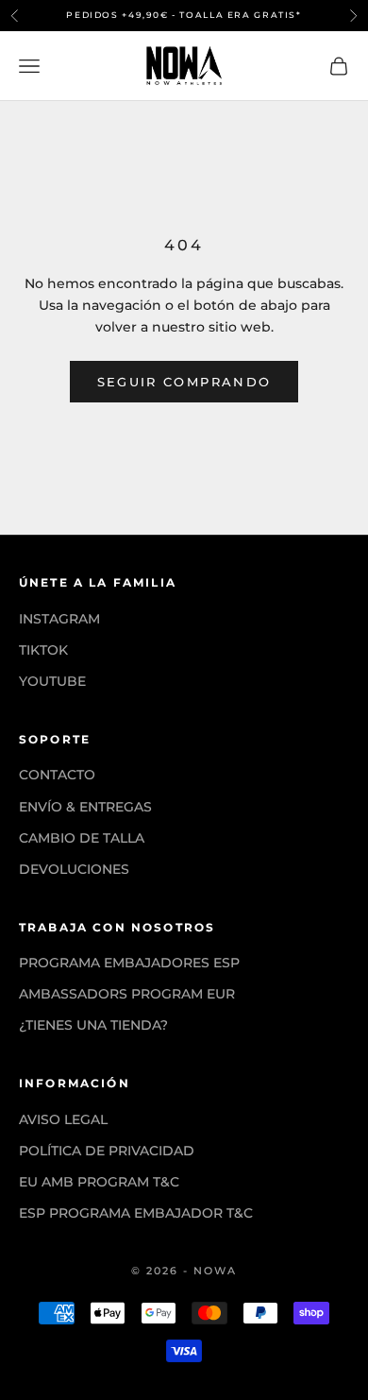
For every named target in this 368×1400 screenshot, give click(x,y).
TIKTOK (43, 649)
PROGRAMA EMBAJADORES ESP (129, 962)
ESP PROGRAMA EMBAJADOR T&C (136, 1212)
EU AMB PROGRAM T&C (99, 1181)
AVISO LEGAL (63, 1119)
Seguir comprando (184, 381)
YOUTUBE (52, 681)
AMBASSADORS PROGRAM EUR (127, 993)
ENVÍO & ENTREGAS (85, 806)
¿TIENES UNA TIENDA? (93, 1024)
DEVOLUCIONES (74, 869)
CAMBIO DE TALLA (81, 837)
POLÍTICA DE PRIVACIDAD (106, 1150)
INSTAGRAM (59, 618)
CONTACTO (57, 774)
